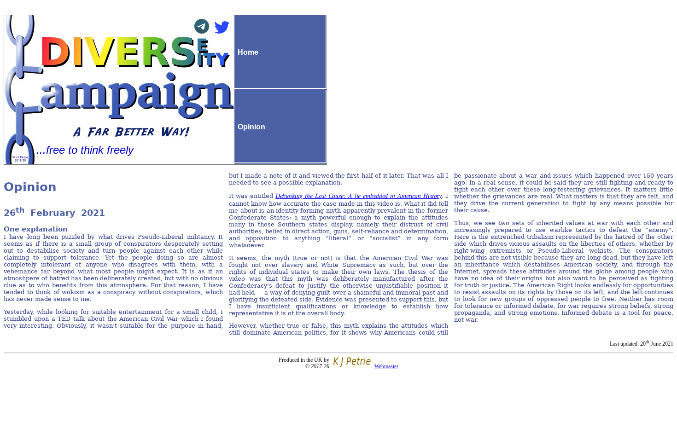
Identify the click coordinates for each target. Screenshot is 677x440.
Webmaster (386, 366)
